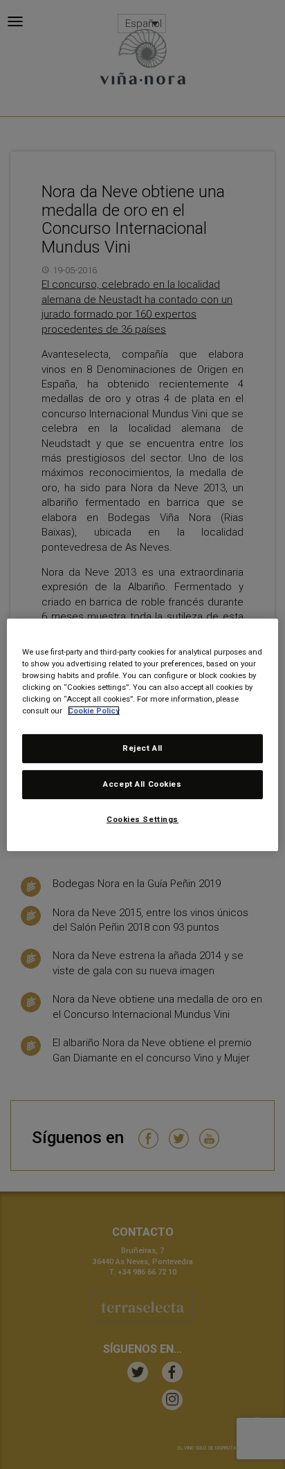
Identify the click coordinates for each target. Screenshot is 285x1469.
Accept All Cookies (142, 784)
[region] (142, 734)
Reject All (142, 748)
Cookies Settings (142, 819)
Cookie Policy (94, 710)
